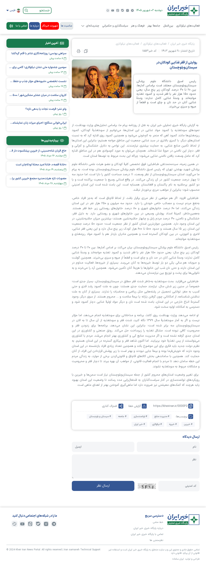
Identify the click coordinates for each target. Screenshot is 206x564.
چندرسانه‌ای (92, 26)
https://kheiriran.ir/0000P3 (170, 406)
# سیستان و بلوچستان (100, 416)
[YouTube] (113, 10)
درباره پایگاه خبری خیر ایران (148, 528)
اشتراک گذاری (109, 406)
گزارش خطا (134, 406)
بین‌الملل (168, 26)
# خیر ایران (139, 424)
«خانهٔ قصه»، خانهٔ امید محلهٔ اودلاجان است (41, 165)
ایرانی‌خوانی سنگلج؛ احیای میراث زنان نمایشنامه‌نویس (37, 123)
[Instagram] (128, 10)
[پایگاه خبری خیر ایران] (183, 10)
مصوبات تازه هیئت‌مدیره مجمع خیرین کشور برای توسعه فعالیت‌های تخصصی (37, 178)
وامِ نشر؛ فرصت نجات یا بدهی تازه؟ (45, 109)
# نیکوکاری (157, 424)
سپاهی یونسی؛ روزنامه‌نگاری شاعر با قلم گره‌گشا (38, 53)
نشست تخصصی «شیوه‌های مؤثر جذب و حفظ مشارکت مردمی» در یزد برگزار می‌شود (37, 81)
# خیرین (188, 424)
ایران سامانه (178, 559)
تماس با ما (21, 26)
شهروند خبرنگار (50, 26)
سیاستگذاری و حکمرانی (115, 26)
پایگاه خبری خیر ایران (182, 44)
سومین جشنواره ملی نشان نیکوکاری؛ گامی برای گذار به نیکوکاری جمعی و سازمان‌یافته (37, 67)
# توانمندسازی (140, 416)
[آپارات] (108, 10)
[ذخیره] (86, 51)
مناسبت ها (66, 26)
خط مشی (158, 522)
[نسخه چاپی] (78, 51)
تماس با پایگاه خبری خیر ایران (147, 534)
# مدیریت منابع (161, 416)
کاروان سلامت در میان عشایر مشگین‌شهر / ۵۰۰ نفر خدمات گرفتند (37, 95)
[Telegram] (132, 10)
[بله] (123, 10)
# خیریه (173, 424)
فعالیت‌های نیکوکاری (188, 26)
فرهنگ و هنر (137, 26)
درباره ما (34, 26)
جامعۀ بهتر (153, 26)
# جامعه (122, 416)
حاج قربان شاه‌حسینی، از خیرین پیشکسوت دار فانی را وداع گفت (37, 151)
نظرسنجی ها (156, 540)
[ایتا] (118, 10)
